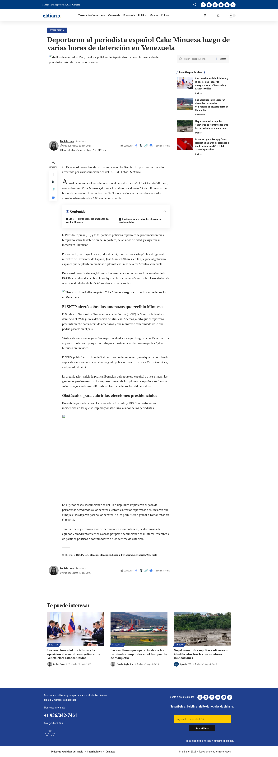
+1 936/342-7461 (60, 715)
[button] (195, 4)
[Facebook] (209, 4)
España (116, 555)
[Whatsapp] (233, 4)
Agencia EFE (185, 664)
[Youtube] (221, 4)
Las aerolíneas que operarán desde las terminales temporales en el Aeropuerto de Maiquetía (139, 654)
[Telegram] (227, 4)
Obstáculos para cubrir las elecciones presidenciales (140, 221)
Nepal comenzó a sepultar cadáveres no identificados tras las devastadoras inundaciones (211, 124)
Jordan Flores (59, 664)
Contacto (110, 751)
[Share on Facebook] (136, 145)
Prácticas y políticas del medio (67, 751)
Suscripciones (94, 751)
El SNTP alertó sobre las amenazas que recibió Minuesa (88, 220)
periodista (139, 555)
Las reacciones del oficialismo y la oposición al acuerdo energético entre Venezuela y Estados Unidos (74, 654)
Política (198, 93)
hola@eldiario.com (53, 723)
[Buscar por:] (199, 59)
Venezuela (57, 30)
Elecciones (105, 555)
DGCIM (79, 555)
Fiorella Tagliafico (124, 664)
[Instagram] (203, 4)
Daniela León (67, 141)
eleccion (94, 555)
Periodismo (127, 555)
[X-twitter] (215, 4)
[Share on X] (141, 145)
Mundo (198, 132)
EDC (86, 555)
